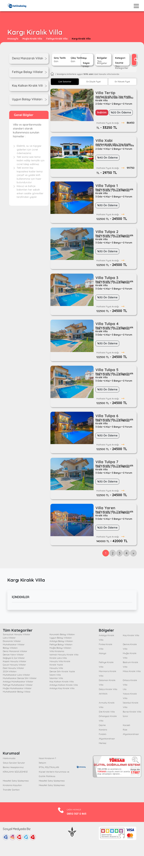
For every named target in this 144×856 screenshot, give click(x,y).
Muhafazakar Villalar (14, 644)
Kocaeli (126, 725)
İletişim (42, 762)
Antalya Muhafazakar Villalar (18, 681)
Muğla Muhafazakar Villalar (17, 688)
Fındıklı (102, 734)
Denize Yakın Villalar (13, 654)
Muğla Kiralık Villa (32, 38)
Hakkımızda (9, 758)
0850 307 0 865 (76, 813)
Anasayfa (12, 38)
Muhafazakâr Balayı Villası (16, 691)
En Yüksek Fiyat (122, 81)
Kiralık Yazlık (56, 664)
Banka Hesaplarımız (13, 767)
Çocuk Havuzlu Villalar (14, 664)
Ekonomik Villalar (12, 641)
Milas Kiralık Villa (132, 671)
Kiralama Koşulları (12, 785)
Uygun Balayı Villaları (61, 637)
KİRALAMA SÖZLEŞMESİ (15, 771)
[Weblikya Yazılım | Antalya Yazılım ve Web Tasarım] (72, 831)
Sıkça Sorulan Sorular (14, 762)
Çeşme (102, 725)
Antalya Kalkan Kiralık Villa (64, 684)
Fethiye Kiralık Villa (57, 38)
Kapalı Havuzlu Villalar (14, 661)
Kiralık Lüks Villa (58, 658)
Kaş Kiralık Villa (131, 635)
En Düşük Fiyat (93, 81)
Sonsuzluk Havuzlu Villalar (16, 634)
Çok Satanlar (64, 81)
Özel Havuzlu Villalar (13, 668)
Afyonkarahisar (131, 734)
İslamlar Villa (56, 678)
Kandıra (103, 729)
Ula (124, 689)
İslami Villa (55, 674)
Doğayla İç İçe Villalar (14, 658)
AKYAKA (103, 693)
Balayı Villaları (10, 647)
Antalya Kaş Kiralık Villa (62, 688)
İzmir (125, 716)
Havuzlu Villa (56, 668)
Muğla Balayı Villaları (60, 647)
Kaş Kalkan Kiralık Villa (62, 681)
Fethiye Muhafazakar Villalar (18, 684)
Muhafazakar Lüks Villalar (16, 674)
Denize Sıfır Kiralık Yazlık (62, 671)
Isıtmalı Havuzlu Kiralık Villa (64, 654)
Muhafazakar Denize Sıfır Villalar (20, 678)
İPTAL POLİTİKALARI (49, 767)
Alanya (102, 653)
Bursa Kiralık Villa (132, 711)
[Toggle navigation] (136, 6)
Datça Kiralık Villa (108, 689)
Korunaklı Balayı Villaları (62, 634)
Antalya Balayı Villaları (61, 641)
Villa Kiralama (57, 651)
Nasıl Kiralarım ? (47, 758)
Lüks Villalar (9, 637)
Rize (125, 729)
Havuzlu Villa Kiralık (60, 661)
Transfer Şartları (11, 789)
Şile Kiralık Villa (107, 711)
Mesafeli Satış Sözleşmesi (16, 780)
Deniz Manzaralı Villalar (15, 651)
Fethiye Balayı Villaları (61, 644)
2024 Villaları (9, 671)
